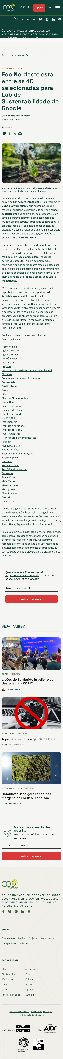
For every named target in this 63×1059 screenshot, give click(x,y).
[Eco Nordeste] (18, 10)
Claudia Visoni (9, 493)
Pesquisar (23, 19)
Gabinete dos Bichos (13, 410)
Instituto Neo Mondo (13, 426)
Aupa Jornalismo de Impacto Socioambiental (27, 370)
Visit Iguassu (9, 489)
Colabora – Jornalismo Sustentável (21, 378)
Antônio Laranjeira (13, 803)
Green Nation (9, 418)
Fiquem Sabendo (11, 406)
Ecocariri (6, 497)
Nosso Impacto (10, 457)
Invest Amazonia (11, 434)
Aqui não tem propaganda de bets (29, 739)
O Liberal (7, 461)
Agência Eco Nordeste (18, 115)
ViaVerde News (10, 485)
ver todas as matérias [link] (18, 55)
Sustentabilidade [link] (12, 68)
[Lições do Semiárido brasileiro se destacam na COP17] (31, 654)
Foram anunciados (12, 198)
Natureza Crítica (10, 449)
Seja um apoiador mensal (22, 575)
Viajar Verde (8, 481)
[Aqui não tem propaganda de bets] (31, 714)
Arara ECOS (8, 362)
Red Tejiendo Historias (14, 469)
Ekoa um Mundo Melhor (15, 398)
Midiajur (6, 442)
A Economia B (9, 347)
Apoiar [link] (39, 7)
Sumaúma (7, 473)
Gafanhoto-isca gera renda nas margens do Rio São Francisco (26, 796)
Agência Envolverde (12, 351)
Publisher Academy (26, 540)
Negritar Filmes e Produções (17, 453)
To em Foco (8, 477)
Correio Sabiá (9, 382)
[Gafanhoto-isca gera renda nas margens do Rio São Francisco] (31, 769)
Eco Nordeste (9, 386)
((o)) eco (6, 366)
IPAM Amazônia (10, 438)
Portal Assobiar (10, 465)
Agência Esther (10, 354)
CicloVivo (7, 374)
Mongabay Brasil (11, 446)
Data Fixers (8, 501)
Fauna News (8, 402)
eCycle (5, 394)
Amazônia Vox (9, 358)
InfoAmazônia (9, 422)
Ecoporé (6, 390)
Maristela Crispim (17, 689)
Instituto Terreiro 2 (12, 430)
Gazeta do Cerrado (12, 414)
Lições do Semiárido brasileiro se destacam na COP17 (27, 681)
